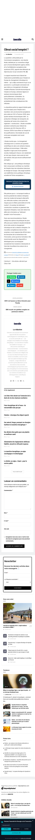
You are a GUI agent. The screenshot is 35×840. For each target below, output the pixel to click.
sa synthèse (26, 254)
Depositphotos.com (23, 786)
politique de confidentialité (26, 838)
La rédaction (9, 54)
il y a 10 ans (7, 400)
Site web (6, 529)
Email (20, 285)
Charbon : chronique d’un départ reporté (16, 415)
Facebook (16, 281)
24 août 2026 (16, 694)
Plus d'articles (17, 471)
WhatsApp (12, 277)
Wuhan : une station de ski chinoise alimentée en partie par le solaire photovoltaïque (21, 721)
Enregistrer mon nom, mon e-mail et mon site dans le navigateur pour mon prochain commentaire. (18, 539)
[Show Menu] (2, 39)
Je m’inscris (15, 833)
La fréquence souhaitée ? (11, 579)
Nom (6, 513)
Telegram (12, 285)
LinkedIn (21, 277)
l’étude (17, 254)
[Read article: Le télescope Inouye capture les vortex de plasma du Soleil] (6, 729)
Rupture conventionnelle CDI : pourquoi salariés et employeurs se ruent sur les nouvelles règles (22, 714)
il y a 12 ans (7, 465)
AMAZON (10, 794)
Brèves (6, 686)
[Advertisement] (17, 18)
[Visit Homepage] (17, 39)
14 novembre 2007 (19, 54)
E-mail (6, 521)
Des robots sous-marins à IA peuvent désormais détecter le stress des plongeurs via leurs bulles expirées (16, 766)
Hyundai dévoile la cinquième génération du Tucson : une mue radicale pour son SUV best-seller (20, 706)
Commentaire (8, 490)
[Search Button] (33, 39)
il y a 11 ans (7, 410)
